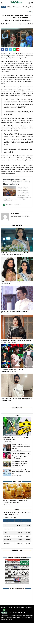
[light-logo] (16, 2)
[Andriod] (21, 612)
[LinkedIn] (6, 49)
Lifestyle (30, 11)
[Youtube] (7, 612)
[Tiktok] (13, 612)
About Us (3, 607)
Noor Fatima (7, 24)
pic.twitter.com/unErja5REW (16, 107)
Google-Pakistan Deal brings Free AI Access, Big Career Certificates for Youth (20, 463)
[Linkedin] (19, 612)
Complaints (29, 607)
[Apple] (24, 612)
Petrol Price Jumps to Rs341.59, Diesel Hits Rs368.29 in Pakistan (16, 438)
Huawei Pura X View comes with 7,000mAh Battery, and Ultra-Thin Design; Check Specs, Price (21, 455)
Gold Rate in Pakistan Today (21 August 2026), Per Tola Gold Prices (15, 501)
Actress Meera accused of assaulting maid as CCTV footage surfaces (16, 341)
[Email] (17, 49)
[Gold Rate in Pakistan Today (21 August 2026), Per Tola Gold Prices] (17, 491)
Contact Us (11, 607)
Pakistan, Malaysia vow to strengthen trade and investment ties (21, 471)
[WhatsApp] (14, 49)
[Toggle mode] (30, 3)
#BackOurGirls (11, 142)
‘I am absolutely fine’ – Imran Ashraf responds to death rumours (16, 399)
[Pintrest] (16, 612)
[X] (10, 49)
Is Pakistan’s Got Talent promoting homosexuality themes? (12, 370)
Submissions (4, 610)
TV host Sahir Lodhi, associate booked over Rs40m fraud (15, 312)
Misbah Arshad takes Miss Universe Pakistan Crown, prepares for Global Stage (15, 254)
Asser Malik (17, 63)
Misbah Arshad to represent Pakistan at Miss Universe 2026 (15, 283)
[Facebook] (2, 49)
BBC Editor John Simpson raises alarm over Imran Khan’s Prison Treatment (21, 446)
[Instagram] (10, 612)
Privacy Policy (20, 607)
